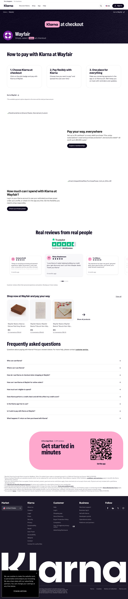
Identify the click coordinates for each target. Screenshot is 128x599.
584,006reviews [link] (67, 248)
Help (44, 6)
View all (118, 297)
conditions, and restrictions (95, 478)
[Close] (36, 573)
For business (18, 1)
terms (14, 491)
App (39, 6)
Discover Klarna (24, 6)
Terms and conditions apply (66, 486)
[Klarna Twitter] (118, 508)
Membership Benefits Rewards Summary (19, 484)
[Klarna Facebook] (107, 508)
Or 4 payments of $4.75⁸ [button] (59, 332)
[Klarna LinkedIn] (112, 508)
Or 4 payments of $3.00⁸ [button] (14, 332)
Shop (34, 6)
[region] (20, 583)
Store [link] (5, 12)
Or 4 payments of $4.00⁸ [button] (37, 332)
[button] (108, 6)
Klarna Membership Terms (110, 487)
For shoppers (8, 1)
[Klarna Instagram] (123, 508)
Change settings (20, 591)
